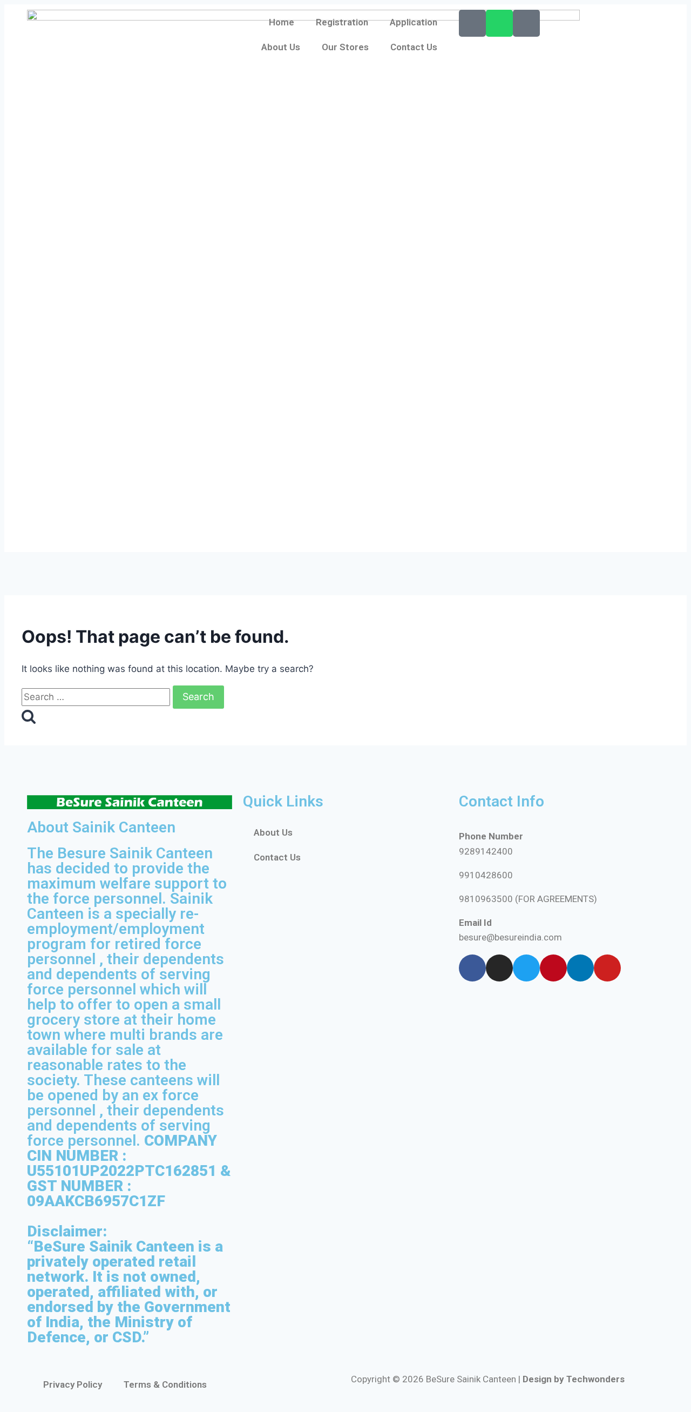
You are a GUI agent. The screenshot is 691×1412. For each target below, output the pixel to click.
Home (281, 22)
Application (413, 22)
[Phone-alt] (472, 23)
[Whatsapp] (499, 23)
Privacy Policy (72, 1384)
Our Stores (345, 47)
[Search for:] (97, 696)
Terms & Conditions (165, 1384)
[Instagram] (499, 967)
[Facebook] (472, 967)
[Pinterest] (553, 967)
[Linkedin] (580, 967)
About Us (280, 47)
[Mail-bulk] (526, 23)
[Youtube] (607, 967)
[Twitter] (526, 967)
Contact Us (413, 47)
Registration (342, 22)
